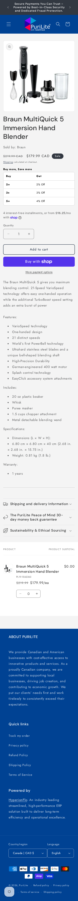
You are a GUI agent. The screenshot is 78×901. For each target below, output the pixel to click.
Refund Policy (18, 755)
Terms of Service (20, 775)
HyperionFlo (18, 800)
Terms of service (30, 892)
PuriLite (23, 885)
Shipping (8, 162)
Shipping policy (53, 892)
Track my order (19, 736)
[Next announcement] (70, 7)
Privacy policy (18, 745)
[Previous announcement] (8, 7)
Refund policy (41, 885)
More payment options (39, 272)
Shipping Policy (20, 765)
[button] (8, 24)
